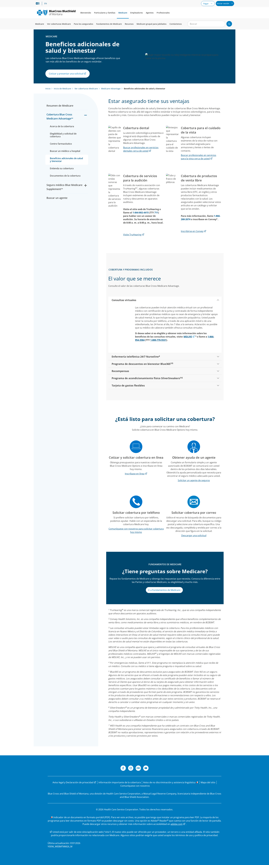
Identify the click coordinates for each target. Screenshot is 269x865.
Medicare (122, 12)
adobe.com (177, 824)
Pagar (206, 3)
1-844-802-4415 (141, 212)
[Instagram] (130, 768)
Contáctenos (176, 24)
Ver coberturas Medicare (59, 24)
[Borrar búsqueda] (222, 24)
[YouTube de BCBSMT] (146, 768)
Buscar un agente (57, 198)
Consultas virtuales (124, 300)
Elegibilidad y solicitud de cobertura (63, 135)
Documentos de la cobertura (65, 175)
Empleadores (136, 12)
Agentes (150, 12)
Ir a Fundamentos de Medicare (164, 590)
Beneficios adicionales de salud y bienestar (66, 160)
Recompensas (120, 371)
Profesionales (163, 12)
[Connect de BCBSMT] (138, 768)
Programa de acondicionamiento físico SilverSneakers (147, 378)
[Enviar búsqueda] (229, 24)
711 (156, 212)
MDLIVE (188, 336)
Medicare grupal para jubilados (151, 24)
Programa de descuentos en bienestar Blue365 (142, 363)
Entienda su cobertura (62, 168)
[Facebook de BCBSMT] (123, 768)
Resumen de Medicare (60, 105)
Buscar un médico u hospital (65, 151)
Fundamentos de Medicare (109, 24)
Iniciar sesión (223, 3)
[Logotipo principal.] (56, 12)
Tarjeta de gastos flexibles (128, 385)
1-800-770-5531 (158, 340)
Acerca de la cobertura (62, 126)
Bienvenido (85, 12)
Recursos (129, 24)
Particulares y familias (104, 12)
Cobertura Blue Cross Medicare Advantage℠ (60, 116)
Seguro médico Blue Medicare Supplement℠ (64, 187)
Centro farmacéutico (61, 143)
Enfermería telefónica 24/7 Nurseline (136, 356)
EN (45, 3)
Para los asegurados (83, 24)
